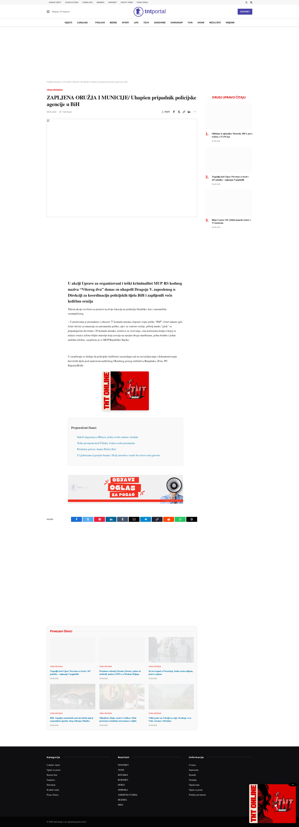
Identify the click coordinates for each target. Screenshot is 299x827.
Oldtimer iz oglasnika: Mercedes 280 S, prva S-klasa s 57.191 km (232, 135)
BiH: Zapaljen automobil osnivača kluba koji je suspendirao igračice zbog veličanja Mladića (71, 719)
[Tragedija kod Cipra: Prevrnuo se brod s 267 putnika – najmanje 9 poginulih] (72, 649)
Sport (125, 22)
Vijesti (68, 22)
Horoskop (112, 2)
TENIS (121, 769)
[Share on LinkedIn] (189, 111)
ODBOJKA (123, 789)
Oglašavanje (194, 784)
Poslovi (100, 22)
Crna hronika (54, 90)
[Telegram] (50, 282)
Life (136, 22)
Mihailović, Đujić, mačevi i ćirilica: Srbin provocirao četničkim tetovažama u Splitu (118, 719)
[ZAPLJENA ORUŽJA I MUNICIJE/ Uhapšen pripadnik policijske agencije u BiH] (122, 168)
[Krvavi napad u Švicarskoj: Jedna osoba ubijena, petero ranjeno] (171, 649)
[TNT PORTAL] (149, 12)
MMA (120, 804)
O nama (192, 764)
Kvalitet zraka (127, 2)
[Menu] (48, 11)
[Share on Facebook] (174, 111)
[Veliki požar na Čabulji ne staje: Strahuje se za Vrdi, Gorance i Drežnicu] (171, 696)
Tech (146, 22)
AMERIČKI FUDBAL (128, 794)
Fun (190, 22)
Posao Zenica (142, 2)
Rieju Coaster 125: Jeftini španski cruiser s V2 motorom (231, 221)
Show (200, 22)
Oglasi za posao (71, 2)
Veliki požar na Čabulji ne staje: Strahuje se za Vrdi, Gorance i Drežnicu (170, 719)
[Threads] (50, 297)
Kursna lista (87, 2)
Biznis (113, 22)
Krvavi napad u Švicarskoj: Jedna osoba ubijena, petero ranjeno (171, 673)
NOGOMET (123, 764)
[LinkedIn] (50, 268)
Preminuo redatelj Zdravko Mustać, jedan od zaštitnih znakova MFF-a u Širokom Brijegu (120, 673)
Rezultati (215, 22)
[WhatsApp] (50, 289)
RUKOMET (123, 779)
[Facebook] (50, 232)
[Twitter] (50, 239)
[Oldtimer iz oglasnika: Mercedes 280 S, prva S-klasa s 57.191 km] (229, 116)
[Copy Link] (184, 111)
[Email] (50, 254)
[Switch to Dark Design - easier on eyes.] (246, 2)
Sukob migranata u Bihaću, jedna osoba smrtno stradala (107, 437)
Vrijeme (230, 22)
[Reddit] (50, 275)
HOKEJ (121, 784)
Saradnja (193, 779)
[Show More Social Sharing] (194, 111)
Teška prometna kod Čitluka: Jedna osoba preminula (106, 443)
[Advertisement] (149, 53)
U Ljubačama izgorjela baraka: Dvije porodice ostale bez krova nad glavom (118, 455)
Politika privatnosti (197, 794)
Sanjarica (100, 2)
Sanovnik (160, 22)
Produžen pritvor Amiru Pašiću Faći (96, 449)
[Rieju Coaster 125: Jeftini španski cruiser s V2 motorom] (229, 203)
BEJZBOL (122, 799)
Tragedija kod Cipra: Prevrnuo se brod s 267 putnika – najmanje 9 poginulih (70, 673)
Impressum (194, 769)
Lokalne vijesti (55, 2)
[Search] (251, 2)
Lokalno (82, 22)
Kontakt (245, 11)
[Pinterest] (50, 246)
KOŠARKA (123, 774)
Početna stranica (54, 82)
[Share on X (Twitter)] (179, 111)
